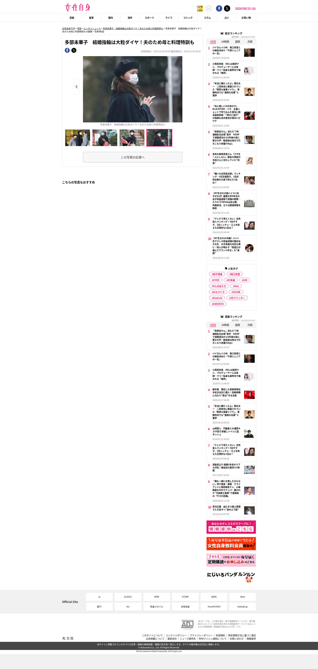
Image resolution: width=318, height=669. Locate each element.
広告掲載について (155, 638)
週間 (237, 41)
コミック (188, 17)
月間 (249, 41)
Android (217, 298)
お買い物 (246, 17)
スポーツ (149, 17)
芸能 (72, 17)
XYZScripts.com (175, 651)
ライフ (168, 17)
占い (226, 17)
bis (128, 606)
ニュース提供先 (188, 638)
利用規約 (220, 635)
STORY (185, 596)
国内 (110, 17)
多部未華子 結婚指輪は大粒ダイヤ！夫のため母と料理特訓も (133, 28)
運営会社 (172, 638)
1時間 (213, 41)
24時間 (225, 41)
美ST (99, 606)
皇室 (91, 17)
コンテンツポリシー (176, 635)
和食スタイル (156, 606)
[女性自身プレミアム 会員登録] (200, 8)
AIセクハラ (219, 292)
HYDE (216, 280)
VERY (156, 596)
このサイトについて (152, 635)
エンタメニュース (92, 28)
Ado (236, 286)
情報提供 (251, 638)
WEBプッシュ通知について (213, 638)
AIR (245, 280)
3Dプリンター (238, 298)
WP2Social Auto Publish (146, 651)
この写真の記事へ (133, 157)
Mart (242, 596)
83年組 (231, 280)
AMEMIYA (218, 304)
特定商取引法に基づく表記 (242, 635)
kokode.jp (243, 606)
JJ (99, 596)
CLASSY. (128, 596)
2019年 (236, 292)
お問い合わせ (237, 638)
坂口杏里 (235, 274)
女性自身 (185, 606)
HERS (214, 596)
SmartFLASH (214, 606)
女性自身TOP (68, 28)
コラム (207, 17)
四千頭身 (217, 274)
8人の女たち (219, 286)
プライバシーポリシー (201, 635)
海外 (130, 17)
